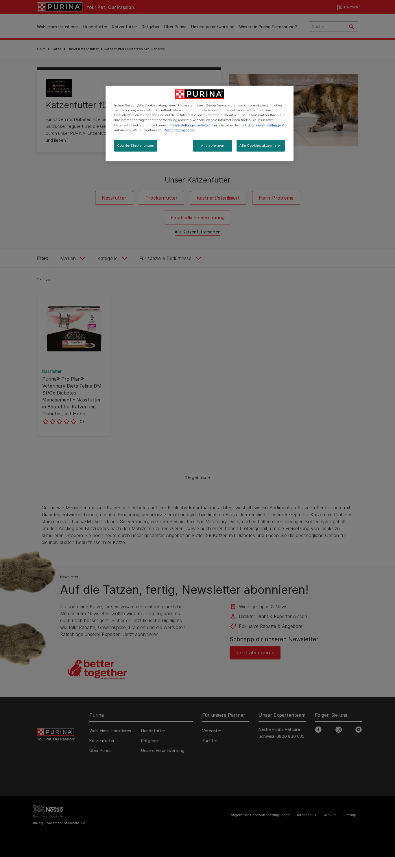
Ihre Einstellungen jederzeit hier (193, 125)
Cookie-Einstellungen (135, 145)
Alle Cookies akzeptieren (260, 145)
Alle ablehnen (212, 145)
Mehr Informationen (180, 130)
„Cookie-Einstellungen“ (266, 125)
